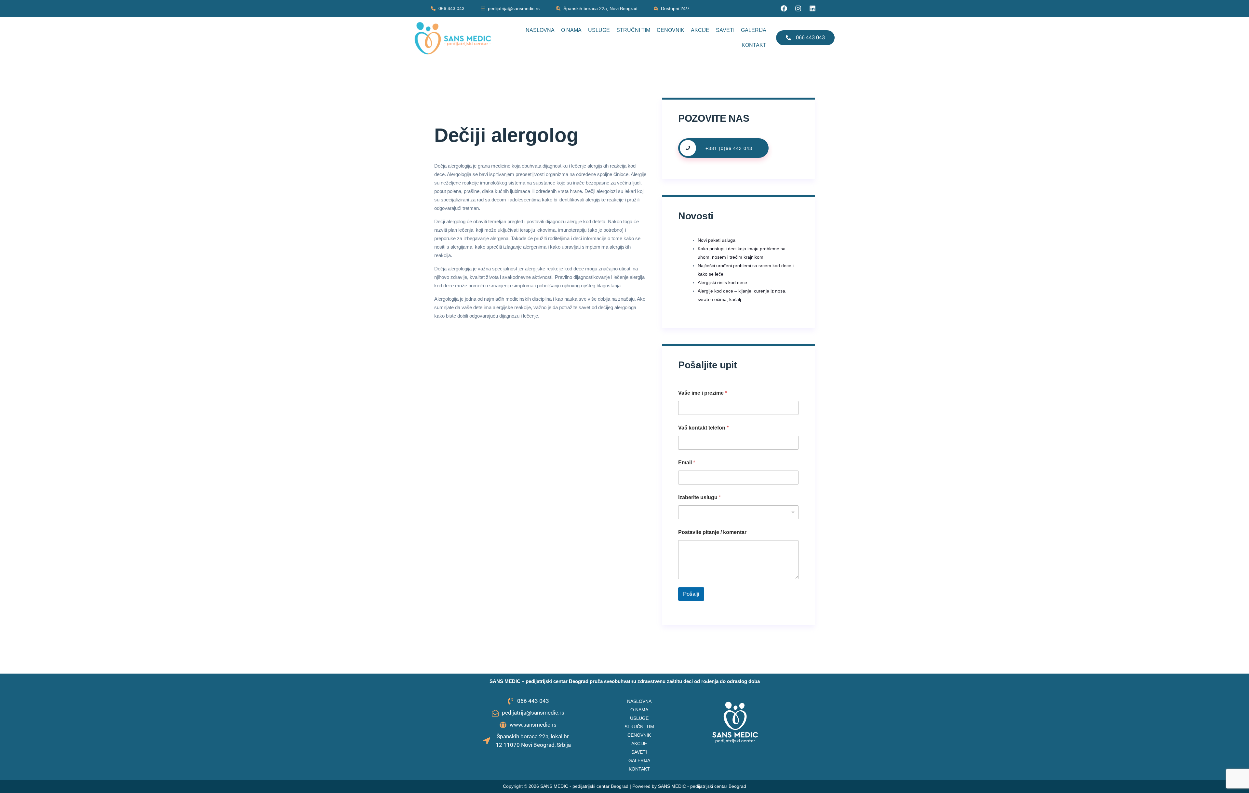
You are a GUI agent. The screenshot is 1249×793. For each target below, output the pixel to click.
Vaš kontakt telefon (703, 428)
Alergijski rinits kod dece (722, 282)
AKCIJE (700, 30)
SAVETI (725, 30)
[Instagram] (798, 8)
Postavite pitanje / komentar (712, 532)
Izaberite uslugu (699, 497)
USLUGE (599, 30)
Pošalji (691, 594)
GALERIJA (753, 30)
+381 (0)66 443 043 (728, 148)
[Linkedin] (812, 8)
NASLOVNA (540, 30)
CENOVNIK (670, 30)
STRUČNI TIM (633, 30)
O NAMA (571, 30)
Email (686, 462)
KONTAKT (754, 45)
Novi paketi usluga (716, 240)
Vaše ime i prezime (702, 393)
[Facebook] (784, 8)
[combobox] (738, 512)
